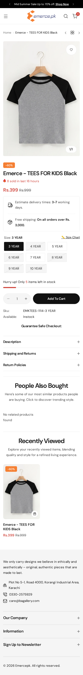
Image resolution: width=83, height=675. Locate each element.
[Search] (65, 16)
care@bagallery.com (24, 601)
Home (7, 32)
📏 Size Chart (70, 237)
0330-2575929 (20, 594)
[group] (41, 98)
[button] (9, 4)
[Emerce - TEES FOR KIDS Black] (21, 491)
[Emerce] (41, 16)
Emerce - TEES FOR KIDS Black (19, 526)
